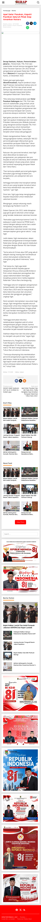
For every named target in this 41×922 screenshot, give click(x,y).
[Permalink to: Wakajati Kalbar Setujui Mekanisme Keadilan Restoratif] (29, 412)
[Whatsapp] (27, 27)
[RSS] (24, 380)
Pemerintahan (7, 27)
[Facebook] (16, 380)
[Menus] (3, 2)
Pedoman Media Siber (24, 919)
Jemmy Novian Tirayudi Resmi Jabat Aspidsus (11, 436)
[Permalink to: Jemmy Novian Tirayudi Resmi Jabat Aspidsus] (11, 429)
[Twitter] (20, 380)
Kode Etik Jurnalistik (8, 919)
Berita (5, 25)
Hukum (14, 25)
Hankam (9, 25)
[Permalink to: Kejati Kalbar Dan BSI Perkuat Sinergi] (29, 429)
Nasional (19, 25)
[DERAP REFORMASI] (21, 2)
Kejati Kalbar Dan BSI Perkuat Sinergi (28, 436)
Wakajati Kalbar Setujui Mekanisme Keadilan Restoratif (29, 419)
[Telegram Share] (34, 23)
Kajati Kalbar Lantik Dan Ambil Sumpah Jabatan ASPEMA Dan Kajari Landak (10, 419)
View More (20, 522)
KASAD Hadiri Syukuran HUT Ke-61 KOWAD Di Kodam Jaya (11, 389)
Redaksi (22, 917)
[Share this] (27, 23)
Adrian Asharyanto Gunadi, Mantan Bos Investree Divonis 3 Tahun (10, 453)
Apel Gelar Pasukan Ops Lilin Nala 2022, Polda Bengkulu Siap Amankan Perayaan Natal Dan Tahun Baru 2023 (29, 391)
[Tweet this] (31, 23)
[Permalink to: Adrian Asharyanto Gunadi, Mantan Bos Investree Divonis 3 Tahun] (11, 445)
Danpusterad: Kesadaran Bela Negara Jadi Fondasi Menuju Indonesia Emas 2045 (29, 453)
